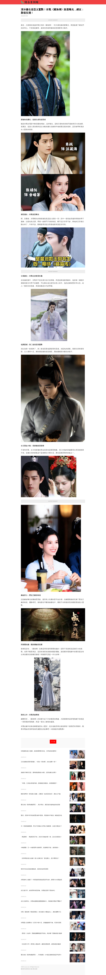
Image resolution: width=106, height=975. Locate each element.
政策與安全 (27, 968)
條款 (32, 968)
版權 (36, 968)
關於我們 (23, 968)
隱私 (34, 968)
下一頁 (53, 741)
